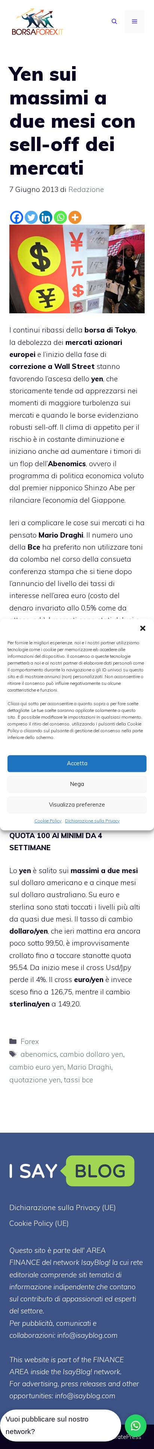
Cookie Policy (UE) (39, 1223)
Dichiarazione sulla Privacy (92, 820)
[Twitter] (31, 217)
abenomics (39, 1054)
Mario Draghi (89, 1066)
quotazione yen (35, 1079)
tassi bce (78, 1079)
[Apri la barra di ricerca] (114, 22)
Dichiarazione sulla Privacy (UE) (62, 1207)
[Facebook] (16, 217)
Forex (30, 1041)
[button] (143, 628)
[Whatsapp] (60, 217)
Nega (77, 783)
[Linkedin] (45, 217)
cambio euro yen (36, 1066)
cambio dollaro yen (91, 1054)
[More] (74, 217)
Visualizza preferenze (77, 804)
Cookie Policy (47, 820)
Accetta (77, 763)
